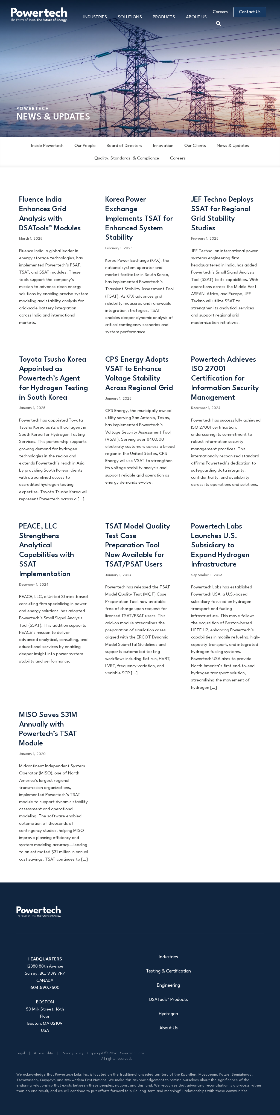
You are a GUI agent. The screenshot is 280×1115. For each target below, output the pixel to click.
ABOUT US (196, 17)
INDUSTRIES (95, 17)
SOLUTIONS (130, 17)
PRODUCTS (164, 17)
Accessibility (43, 1053)
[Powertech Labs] (38, 911)
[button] (220, 23)
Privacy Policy (72, 1053)
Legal (20, 1053)
